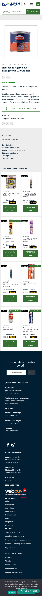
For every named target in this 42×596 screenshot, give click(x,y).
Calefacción (9, 505)
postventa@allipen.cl (13, 390)
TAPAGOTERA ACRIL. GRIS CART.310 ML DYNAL (30, 240)
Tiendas (8, 561)
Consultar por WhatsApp (23, 108)
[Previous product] (8, 77)
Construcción (10, 511)
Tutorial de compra (12, 532)
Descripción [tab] (6, 135)
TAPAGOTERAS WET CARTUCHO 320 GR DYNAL (30, 195)
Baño (7, 501)
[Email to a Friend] (11, 123)
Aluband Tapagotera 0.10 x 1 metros (10, 329)
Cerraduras (9, 508)
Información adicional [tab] (11, 139)
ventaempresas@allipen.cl (15, 401)
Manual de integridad (13, 572)
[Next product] (3, 77)
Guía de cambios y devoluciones (17, 540)
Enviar (31, 372)
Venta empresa (11, 568)
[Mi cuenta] (24, 4)
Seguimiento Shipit (12, 547)
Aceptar (12, 592)
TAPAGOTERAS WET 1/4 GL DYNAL (11, 194)
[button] (31, 4)
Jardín (7, 518)
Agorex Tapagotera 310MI (29, 284)
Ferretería (12, 64)
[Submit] (33, 11)
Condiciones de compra (14, 536)
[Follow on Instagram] (13, 445)
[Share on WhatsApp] (3, 123)
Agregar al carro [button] (10, 208)
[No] (38, 588)
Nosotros (8, 557)
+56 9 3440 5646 (11, 415)
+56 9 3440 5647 (11, 431)
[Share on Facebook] (7, 123)
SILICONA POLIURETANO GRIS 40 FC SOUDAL (10, 285)
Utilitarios (22, 64)
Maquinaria (9, 522)
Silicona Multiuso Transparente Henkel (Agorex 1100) (30, 329)
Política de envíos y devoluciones (18, 544)
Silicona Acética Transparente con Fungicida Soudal (9, 240)
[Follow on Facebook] (8, 445)
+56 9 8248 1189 (11, 403)
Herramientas (10, 515)
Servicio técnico (11, 565)
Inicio (4, 64)
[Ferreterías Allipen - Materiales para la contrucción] (11, 4)
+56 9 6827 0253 (11, 393)
